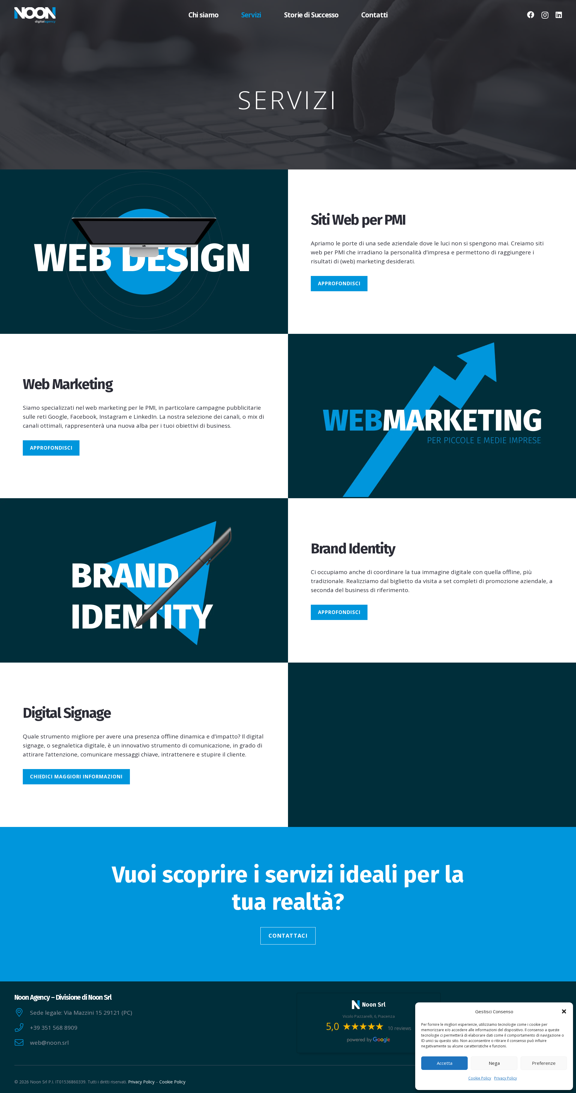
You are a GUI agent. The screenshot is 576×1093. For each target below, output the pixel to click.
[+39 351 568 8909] (22, 1027)
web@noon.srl (49, 1043)
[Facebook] (530, 14)
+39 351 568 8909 (53, 1028)
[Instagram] (545, 15)
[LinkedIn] (559, 14)
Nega (494, 1063)
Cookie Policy (479, 1078)
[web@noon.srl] (22, 1042)
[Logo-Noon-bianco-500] (35, 15)
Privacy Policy (505, 1078)
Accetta (444, 1063)
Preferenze (544, 1063)
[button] (564, 1011)
